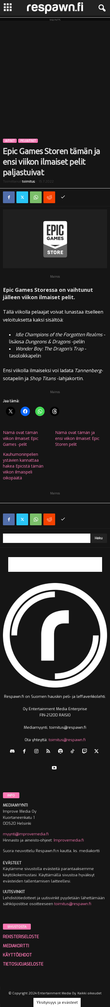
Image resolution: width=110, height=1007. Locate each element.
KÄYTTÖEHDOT (17, 955)
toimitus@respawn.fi (67, 739)
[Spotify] (62, 751)
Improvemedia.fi (69, 840)
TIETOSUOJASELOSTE (23, 964)
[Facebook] (9, 197)
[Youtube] (55, 768)
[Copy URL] (63, 197)
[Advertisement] (55, 76)
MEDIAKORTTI (16, 946)
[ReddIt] (49, 197)
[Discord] (14, 751)
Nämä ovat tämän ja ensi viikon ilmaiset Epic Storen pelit (77, 438)
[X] (22, 197)
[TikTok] (74, 751)
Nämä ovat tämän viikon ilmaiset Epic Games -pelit (20, 438)
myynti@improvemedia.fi (26, 834)
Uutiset (10, 141)
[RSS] (50, 751)
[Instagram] (38, 751)
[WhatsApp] (36, 197)
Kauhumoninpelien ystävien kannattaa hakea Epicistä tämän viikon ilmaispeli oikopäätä (23, 466)
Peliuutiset (28, 141)
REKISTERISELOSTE (21, 937)
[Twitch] (86, 751)
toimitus (28, 181)
